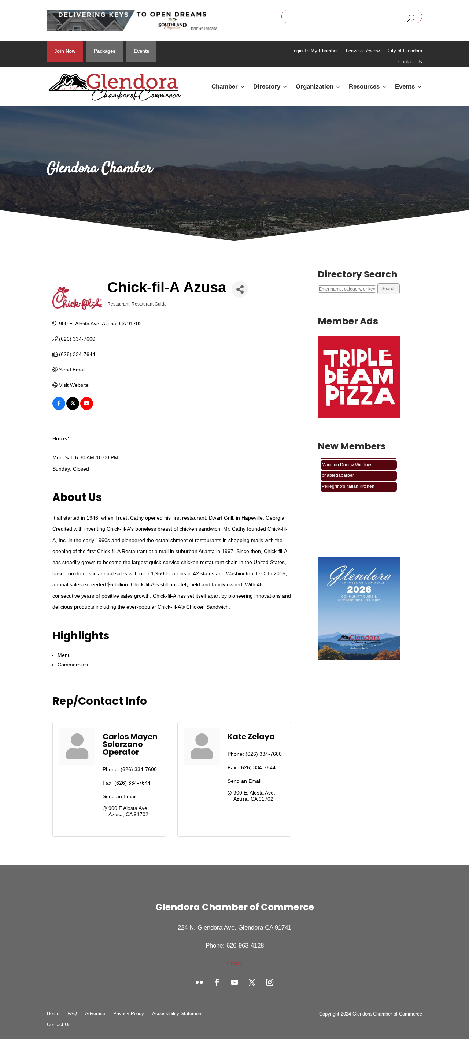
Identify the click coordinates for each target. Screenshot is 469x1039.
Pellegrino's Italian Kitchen (348, 480)
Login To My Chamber (314, 50)
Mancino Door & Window (346, 459)
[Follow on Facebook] (217, 982)
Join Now (64, 51)
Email (234, 963)
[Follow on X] (252, 982)
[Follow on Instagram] (269, 982)
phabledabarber (338, 470)
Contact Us (410, 61)
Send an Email (119, 796)
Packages (104, 51)
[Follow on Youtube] (234, 982)
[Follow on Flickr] (199, 982)
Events (141, 51)
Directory (266, 86)
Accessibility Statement (177, 1013)
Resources (364, 86)
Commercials (73, 665)
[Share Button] (240, 289)
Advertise (95, 1013)
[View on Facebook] (58, 408)
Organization (314, 86)
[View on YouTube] (86, 408)
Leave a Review (363, 50)
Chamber (224, 86)
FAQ (72, 1013)
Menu (64, 655)
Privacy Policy (128, 1013)
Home (53, 1013)
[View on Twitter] (72, 408)
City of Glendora (405, 50)
